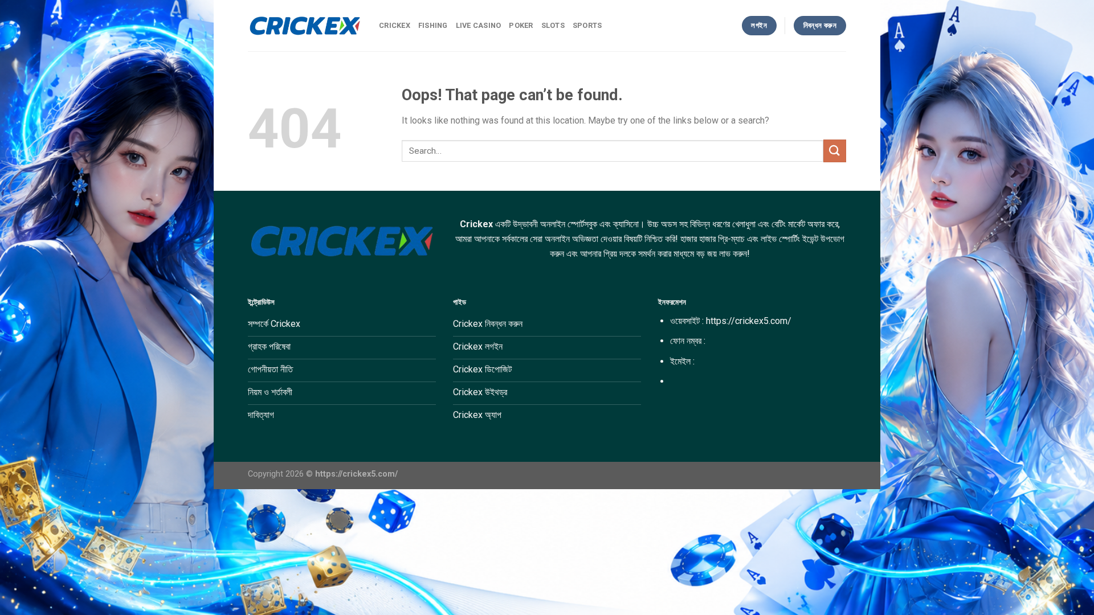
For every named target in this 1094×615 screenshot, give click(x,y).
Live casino (478, 25)
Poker (521, 25)
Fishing (433, 25)
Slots (553, 25)
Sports (587, 25)
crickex (394, 25)
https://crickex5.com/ (748, 320)
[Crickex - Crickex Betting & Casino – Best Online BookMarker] (305, 26)
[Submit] (834, 151)
